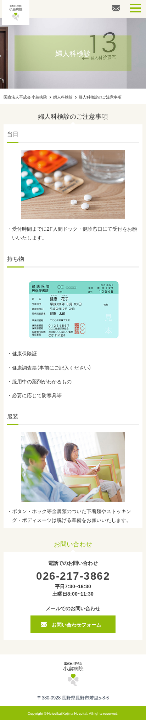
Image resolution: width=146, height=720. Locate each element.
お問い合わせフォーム (76, 624)
